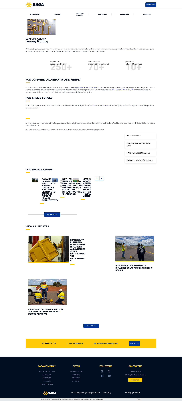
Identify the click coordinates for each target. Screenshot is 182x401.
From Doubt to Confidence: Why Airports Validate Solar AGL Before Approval (45, 311)
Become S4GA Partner (47, 371)
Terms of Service (47, 384)
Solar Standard (76, 371)
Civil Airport (35, 14)
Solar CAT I (76, 378)
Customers (102, 14)
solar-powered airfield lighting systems (86, 87)
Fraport (124, 90)
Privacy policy (107, 393)
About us (147, 14)
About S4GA (47, 375)
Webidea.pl (136, 393)
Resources (124, 14)
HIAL (128, 90)
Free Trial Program (80, 14)
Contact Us (47, 381)
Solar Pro (76, 375)
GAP (132, 90)
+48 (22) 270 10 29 (76, 343)
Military (57, 14)
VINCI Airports (116, 90)
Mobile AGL (76, 381)
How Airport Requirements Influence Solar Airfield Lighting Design (134, 268)
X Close (139, 399)
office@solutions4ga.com (107, 343)
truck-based (104, 105)
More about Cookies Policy (97, 399)
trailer (94, 105)
